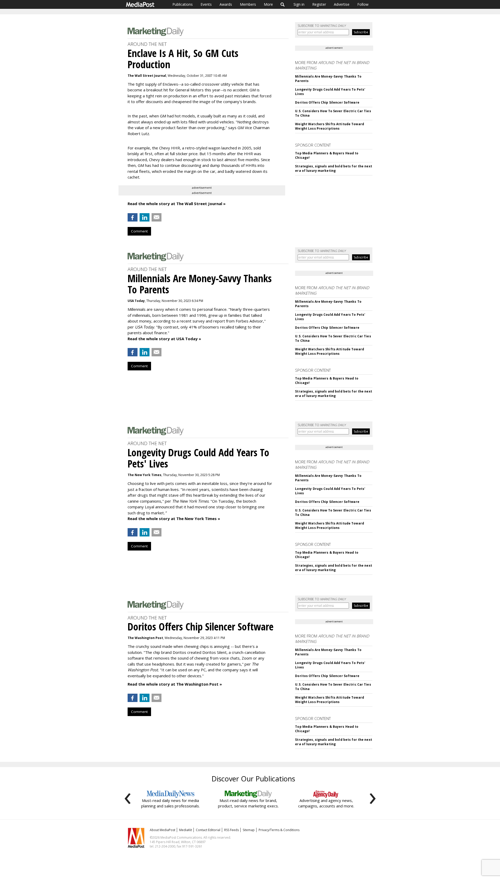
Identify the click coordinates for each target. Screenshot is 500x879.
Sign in (298, 4)
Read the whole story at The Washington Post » (175, 684)
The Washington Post (145, 638)
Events (206, 4)
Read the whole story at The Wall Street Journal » (177, 203)
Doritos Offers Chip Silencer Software (327, 102)
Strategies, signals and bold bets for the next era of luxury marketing (333, 168)
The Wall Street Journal (147, 75)
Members (248, 4)
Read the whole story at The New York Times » (174, 518)
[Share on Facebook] (133, 217)
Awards (226, 4)
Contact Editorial (208, 830)
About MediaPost (162, 830)
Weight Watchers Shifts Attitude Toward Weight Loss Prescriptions (329, 126)
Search (283, 4)
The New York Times (144, 475)
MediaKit (185, 830)
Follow (362, 4)
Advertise (341, 4)
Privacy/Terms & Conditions (279, 830)
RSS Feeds (231, 830)
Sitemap (249, 830)
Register (319, 4)
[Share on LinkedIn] (144, 217)
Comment (139, 231)
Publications (182, 4)
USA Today (136, 301)
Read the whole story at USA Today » (164, 338)
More (268, 4)
